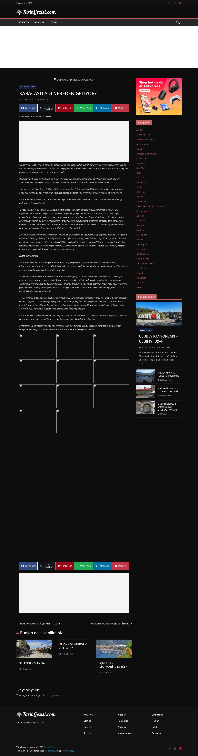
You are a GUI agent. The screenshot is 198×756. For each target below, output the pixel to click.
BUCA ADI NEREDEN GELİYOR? (73, 646)
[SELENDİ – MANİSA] (34, 641)
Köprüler (140, 220)
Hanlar (139, 187)
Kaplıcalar (141, 201)
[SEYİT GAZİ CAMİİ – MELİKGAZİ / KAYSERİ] (145, 392)
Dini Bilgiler (142, 168)
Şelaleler (140, 273)
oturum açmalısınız (52, 695)
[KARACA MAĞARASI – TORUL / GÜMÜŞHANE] (145, 376)
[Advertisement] (99, 47)
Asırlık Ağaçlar (143, 134)
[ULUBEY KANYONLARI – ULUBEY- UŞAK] (159, 314)
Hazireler (140, 192)
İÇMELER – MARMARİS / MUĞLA (113, 665)
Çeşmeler (141, 163)
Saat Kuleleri (142, 258)
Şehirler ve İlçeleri (27, 87)
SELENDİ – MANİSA (32, 663)
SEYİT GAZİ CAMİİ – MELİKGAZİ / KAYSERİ (168, 390)
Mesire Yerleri (143, 234)
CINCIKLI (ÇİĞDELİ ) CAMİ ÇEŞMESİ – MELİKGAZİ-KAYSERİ (167, 406)
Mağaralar (141, 225)
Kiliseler (140, 215)
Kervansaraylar (143, 211)
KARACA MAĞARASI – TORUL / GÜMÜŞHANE (168, 374)
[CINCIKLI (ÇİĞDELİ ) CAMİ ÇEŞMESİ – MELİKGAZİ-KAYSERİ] (145, 409)
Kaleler (139, 196)
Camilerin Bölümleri (146, 153)
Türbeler (140, 282)
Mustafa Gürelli (43, 99)
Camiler (140, 149)
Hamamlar (141, 182)
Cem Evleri (141, 158)
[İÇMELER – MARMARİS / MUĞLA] (114, 641)
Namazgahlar (142, 244)
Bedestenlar (142, 144)
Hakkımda (38, 22)
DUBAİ (139, 172)
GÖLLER (140, 177)
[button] (37, 346)
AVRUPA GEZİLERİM (145, 139)
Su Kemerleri (142, 277)
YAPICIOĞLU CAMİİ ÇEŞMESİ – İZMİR (40, 623)
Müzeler (140, 239)
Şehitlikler (141, 268)
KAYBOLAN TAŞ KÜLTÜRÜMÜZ (150, 206)
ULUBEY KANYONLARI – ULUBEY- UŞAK (158, 339)
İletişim (53, 22)
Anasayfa (24, 22)
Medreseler (142, 230)
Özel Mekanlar (143, 254)
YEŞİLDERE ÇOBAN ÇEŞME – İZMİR (110, 623)
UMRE (139, 287)
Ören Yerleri (142, 249)
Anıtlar (139, 130)
